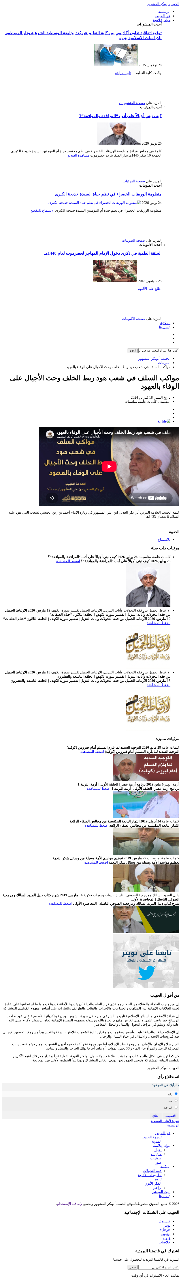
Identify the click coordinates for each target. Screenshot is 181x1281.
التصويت (170, 1115)
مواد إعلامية (161, 20)
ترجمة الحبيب (152, 1137)
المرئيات (164, 363)
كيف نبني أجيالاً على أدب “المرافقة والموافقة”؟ (120, 115)
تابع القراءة (123, 73)
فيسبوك (164, 1221)
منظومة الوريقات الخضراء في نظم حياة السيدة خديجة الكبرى (108, 194)
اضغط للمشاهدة (68, 561)
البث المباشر (161, 1192)
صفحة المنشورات (132, 103)
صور (158, 1162)
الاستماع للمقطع (42, 210)
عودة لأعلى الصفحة (165, 1121)
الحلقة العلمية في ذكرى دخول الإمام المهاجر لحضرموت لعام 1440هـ (103, 253)
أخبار (158, 1150)
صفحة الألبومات (133, 319)
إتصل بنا (164, 327)
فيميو (166, 1238)
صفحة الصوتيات (133, 240)
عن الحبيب (162, 16)
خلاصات (164, 1242)
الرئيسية (164, 11)
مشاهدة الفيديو (78, 155)
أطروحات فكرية (150, 1175)
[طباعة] (164, 421)
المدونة (156, 1141)
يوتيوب (165, 1234)
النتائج (155, 1115)
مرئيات (156, 1154)
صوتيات (156, 1158)
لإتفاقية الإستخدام (69, 1204)
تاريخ (158, 1179)
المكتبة (165, 323)
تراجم (157, 1187)
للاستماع (164, 539)
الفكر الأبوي (153, 1183)
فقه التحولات (152, 1171)
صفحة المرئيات (134, 181)
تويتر (167, 1225)
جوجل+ (165, 1229)
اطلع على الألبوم (150, 289)
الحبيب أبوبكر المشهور (163, 4)
